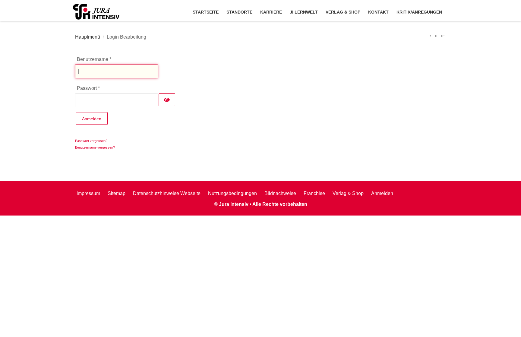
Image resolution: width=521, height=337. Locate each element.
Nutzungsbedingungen (232, 193)
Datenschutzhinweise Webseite (167, 193)
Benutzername (94, 59)
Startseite (206, 12)
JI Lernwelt (304, 12)
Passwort (88, 88)
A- (442, 35)
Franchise (314, 193)
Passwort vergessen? (91, 141)
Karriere (271, 12)
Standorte (239, 12)
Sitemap (116, 193)
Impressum (88, 193)
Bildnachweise (280, 193)
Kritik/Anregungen (419, 12)
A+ (429, 35)
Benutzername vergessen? (95, 147)
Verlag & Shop (343, 12)
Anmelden (91, 118)
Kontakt (378, 12)
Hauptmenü (87, 36)
